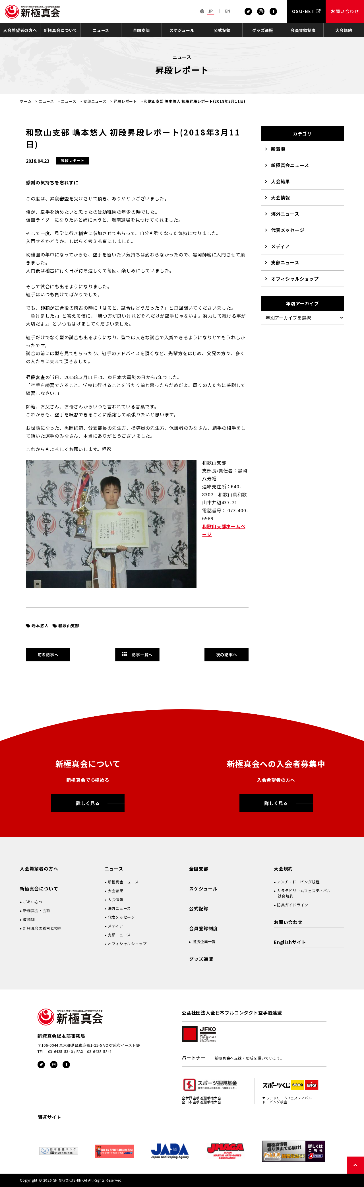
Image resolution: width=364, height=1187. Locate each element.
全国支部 (141, 30)
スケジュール (182, 30)
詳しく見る (88, 803)
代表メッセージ (288, 230)
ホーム (26, 101)
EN (227, 11)
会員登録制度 (303, 30)
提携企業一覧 (204, 941)
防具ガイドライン (292, 905)
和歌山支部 (68, 625)
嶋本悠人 (40, 625)
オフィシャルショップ (295, 278)
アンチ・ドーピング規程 (298, 881)
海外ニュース (285, 213)
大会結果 (280, 181)
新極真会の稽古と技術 (42, 928)
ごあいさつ (32, 901)
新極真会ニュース (290, 165)
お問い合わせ (288, 922)
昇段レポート (125, 101)
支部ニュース (95, 101)
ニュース (101, 30)
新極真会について (60, 30)
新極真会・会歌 (36, 910)
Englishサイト (290, 942)
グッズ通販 (262, 30)
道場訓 (29, 919)
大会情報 (280, 197)
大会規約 (343, 30)
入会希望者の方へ (20, 30)
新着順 (278, 148)
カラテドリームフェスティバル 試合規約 (302, 893)
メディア (280, 246)
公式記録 (222, 30)
